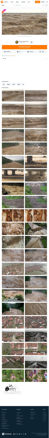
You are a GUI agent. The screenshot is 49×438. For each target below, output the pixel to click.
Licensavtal (18, 411)
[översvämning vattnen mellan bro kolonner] (36, 161)
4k (23, 83)
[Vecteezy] (2, 2)
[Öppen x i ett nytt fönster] (23, 433)
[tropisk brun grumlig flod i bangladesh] (13, 161)
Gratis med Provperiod (25, 47)
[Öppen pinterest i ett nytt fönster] (19, 433)
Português (44, 415)
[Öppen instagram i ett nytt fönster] (15, 433)
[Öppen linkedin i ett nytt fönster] (17, 433)
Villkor (38, 433)
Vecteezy (3, 413)
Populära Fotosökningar (19, 420)
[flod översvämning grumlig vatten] (36, 308)
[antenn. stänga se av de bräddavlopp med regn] (13, 241)
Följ (31, 42)
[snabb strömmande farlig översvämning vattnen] (13, 135)
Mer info (4, 57)
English (43, 411)
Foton (12, 2)
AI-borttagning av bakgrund (5, 425)
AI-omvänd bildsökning (4, 423)
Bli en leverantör (32, 417)
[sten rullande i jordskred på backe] (36, 201)
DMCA (17, 413)
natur (13, 83)
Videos (17, 2)
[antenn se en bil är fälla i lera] (13, 375)
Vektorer (6, 2)
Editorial (23, 2)
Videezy (3, 415)
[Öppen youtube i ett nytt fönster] (25, 433)
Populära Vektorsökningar (19, 417)
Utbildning (4, 418)
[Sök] (43, 5)
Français (43, 418)
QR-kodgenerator (5, 427)
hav (3, 83)
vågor (19, 83)
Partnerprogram (19, 415)
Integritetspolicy (43, 433)
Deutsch (43, 417)
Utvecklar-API (4, 420)
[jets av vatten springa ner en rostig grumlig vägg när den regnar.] (13, 215)
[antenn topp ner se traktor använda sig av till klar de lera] (36, 375)
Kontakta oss (32, 413)
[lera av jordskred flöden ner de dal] (36, 188)
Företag (3, 417)
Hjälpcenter (32, 411)
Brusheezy (4, 411)
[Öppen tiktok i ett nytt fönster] (21, 433)
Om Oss (31, 415)
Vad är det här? (12, 55)
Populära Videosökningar (19, 423)
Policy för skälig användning (40, 434)
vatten (8, 83)
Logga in (42, 1)
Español (43, 413)
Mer (28, 2)
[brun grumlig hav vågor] (13, 95)
